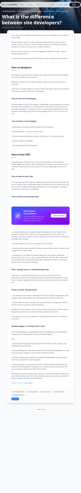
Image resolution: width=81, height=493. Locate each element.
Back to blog (41, 409)
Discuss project (59, 216)
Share (16, 399)
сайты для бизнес (24, 11)
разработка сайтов (63, 11)
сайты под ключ (37, 11)
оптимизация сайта (9, 11)
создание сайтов (49, 11)
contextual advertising (60, 111)
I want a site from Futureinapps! (22, 383)
